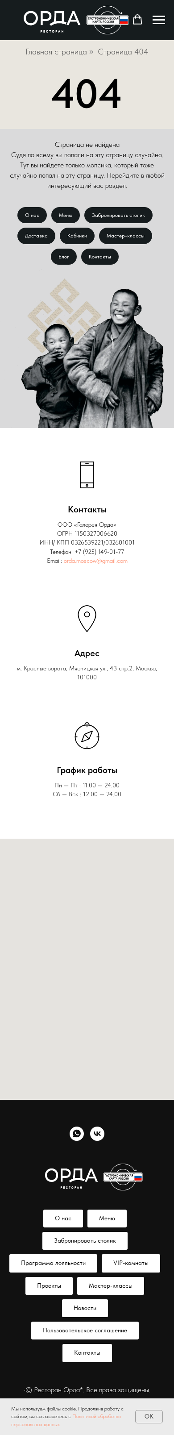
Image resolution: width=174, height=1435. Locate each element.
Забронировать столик (118, 215)
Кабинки (77, 236)
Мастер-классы (126, 236)
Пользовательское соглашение (85, 1330)
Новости (85, 1307)
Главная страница (56, 51)
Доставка (36, 236)
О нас (32, 215)
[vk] (97, 1134)
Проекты (49, 1285)
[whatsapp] (77, 1134)
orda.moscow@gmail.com (96, 560)
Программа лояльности (53, 1262)
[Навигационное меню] (159, 20)
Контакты (100, 257)
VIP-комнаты (131, 1262)
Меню (65, 215)
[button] (137, 19)
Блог (63, 257)
